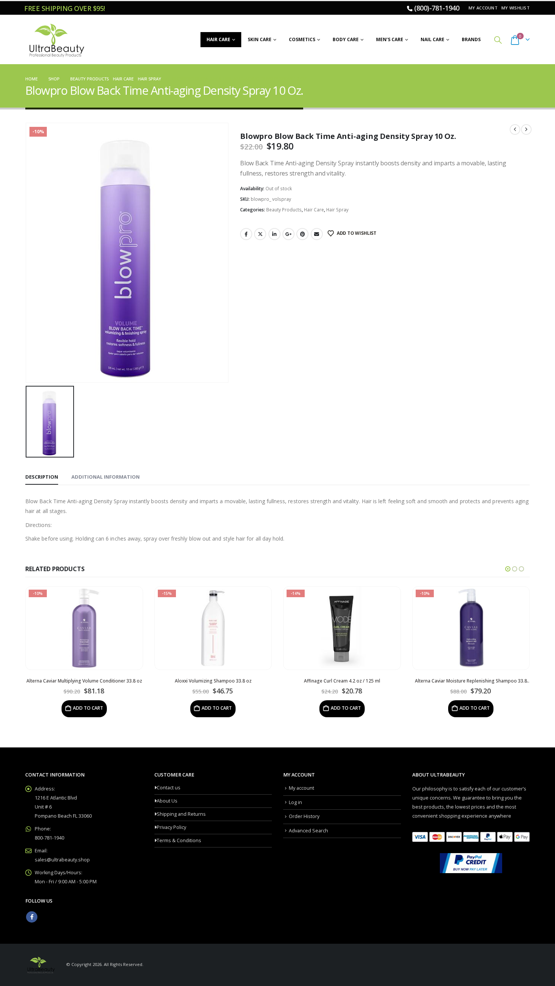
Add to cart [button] (88, 708)
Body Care (346, 39)
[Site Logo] (55, 40)
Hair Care (218, 39)
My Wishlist (515, 8)
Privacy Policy (171, 827)
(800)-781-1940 (436, 7)
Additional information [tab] (105, 476)
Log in (295, 802)
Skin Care (259, 39)
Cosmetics (302, 39)
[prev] (515, 129)
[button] (498, 39)
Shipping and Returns (181, 814)
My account (483, 8)
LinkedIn (274, 234)
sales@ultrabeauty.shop (62, 860)
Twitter (260, 234)
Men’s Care (389, 39)
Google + (288, 234)
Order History (304, 816)
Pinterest (302, 234)
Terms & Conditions (179, 840)
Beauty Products (284, 209)
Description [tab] (41, 476)
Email (317, 234)
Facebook (246, 234)
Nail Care (432, 39)
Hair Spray (337, 209)
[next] (526, 129)
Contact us (168, 787)
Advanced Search (308, 830)
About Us (167, 801)
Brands (471, 39)
